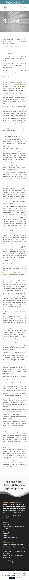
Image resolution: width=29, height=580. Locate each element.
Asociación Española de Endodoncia (13, 563)
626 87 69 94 (19, 2)
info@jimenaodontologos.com (11, 72)
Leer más (18, 578)
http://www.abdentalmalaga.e (16, 84)
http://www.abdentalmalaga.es (12, 272)
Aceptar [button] (12, 578)
